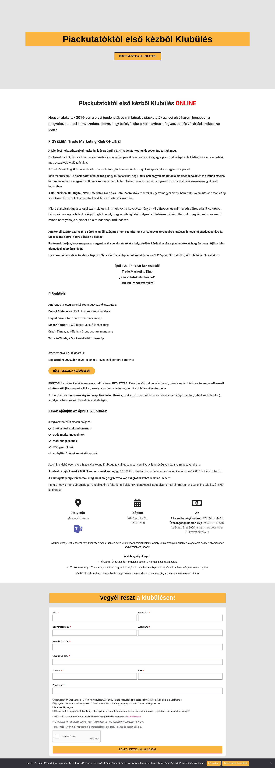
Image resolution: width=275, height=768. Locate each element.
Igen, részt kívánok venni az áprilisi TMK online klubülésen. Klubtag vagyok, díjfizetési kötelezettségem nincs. (108, 703)
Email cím (58, 685)
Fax (140, 670)
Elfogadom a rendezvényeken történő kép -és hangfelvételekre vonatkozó (98, 716)
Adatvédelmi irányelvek (236, 763)
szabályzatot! (134, 716)
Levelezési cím (60, 656)
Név (55, 612)
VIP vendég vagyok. (64, 707)
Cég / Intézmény (61, 627)
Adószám (143, 627)
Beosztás (143, 612)
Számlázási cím (61, 641)
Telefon (57, 670)
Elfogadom (213, 763)
